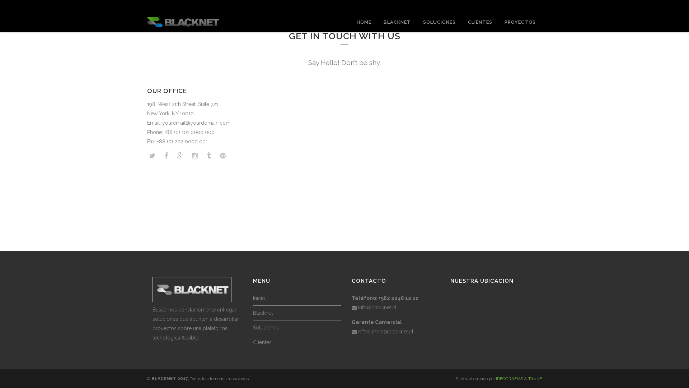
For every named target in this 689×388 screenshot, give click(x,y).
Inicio (259, 298)
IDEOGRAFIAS (509, 378)
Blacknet (263, 313)
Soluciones (266, 328)
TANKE (535, 378)
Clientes (262, 342)
